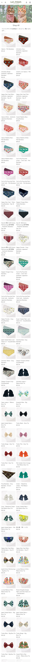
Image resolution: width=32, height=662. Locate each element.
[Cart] (30, 2)
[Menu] (2, 2)
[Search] (5, 2)
